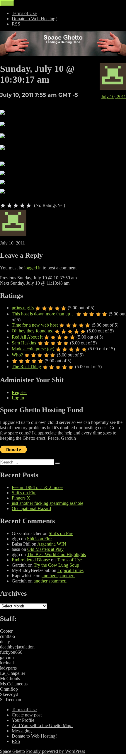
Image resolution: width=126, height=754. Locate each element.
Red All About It (27, 336)
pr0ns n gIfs (23, 307)
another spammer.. (58, 575)
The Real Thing (26, 366)
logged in (33, 267)
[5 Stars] (29, 205)
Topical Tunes (70, 570)
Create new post (27, 714)
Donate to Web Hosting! (34, 18)
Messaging (22, 730)
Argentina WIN (51, 543)
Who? (17, 354)
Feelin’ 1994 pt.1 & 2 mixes (37, 487)
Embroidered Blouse (31, 559)
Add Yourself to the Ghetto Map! (42, 725)
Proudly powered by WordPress (55, 751)
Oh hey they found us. (32, 330)
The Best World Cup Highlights (56, 554)
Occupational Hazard (31, 508)
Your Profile (23, 720)
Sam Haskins (24, 342)
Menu (7, 3)
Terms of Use (24, 13)
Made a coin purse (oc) (33, 348)
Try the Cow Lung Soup (56, 565)
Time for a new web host (35, 324)
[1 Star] (3, 205)
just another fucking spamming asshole (47, 503)
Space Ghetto (12, 751)
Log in (18, 397)
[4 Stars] (22, 205)
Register (19, 392)
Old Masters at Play (45, 549)
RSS (16, 23)
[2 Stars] (9, 205)
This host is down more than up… (43, 313)
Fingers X (21, 497)
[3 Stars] (16, 205)
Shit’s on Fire (24, 492)
